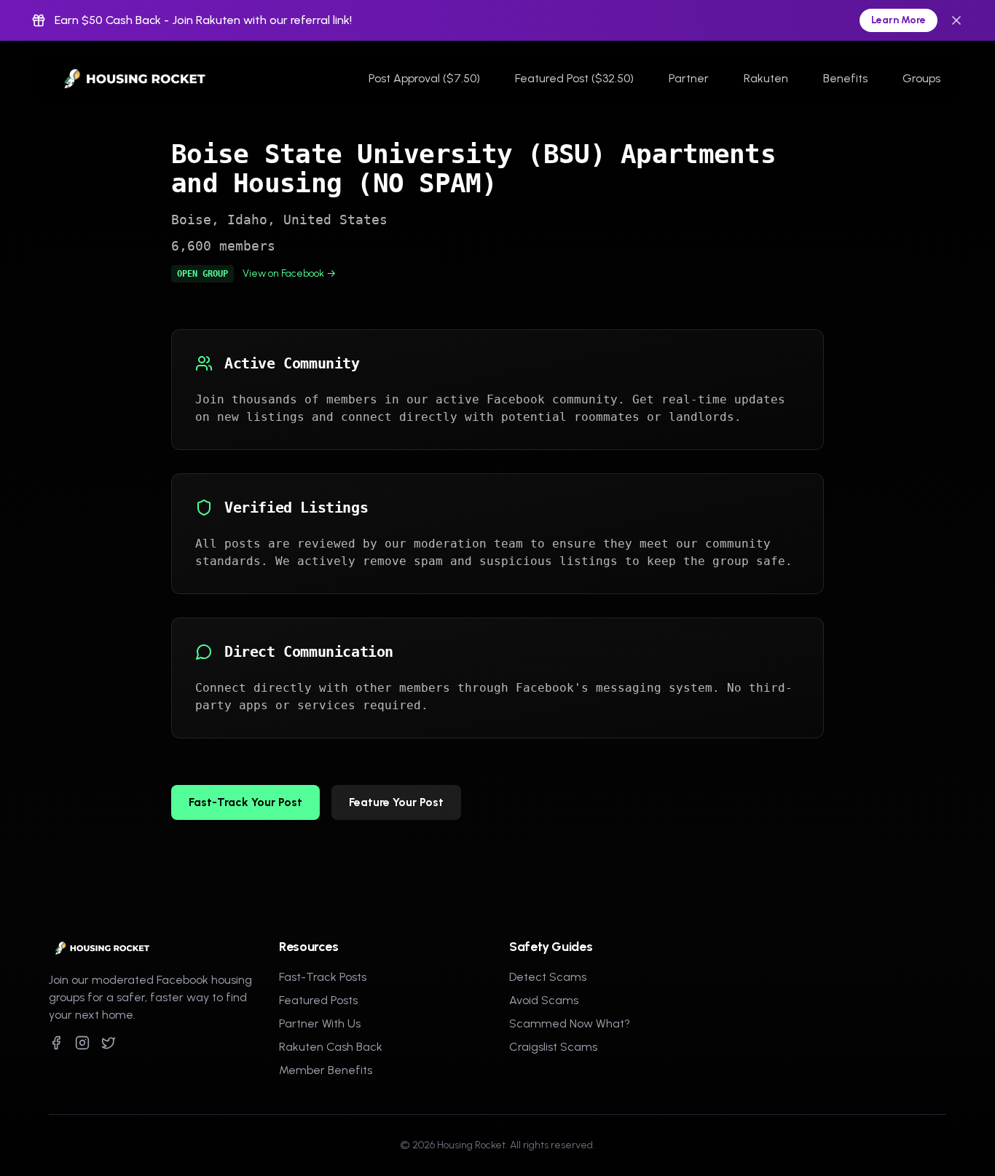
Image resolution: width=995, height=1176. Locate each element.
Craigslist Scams (553, 1047)
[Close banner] (956, 20)
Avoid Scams (543, 1000)
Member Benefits (325, 1070)
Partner (689, 78)
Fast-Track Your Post (245, 802)
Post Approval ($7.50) (424, 78)
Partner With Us (320, 1023)
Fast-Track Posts (322, 977)
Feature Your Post (396, 802)
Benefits (845, 78)
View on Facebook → (289, 273)
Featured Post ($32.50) (574, 78)
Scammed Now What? (569, 1023)
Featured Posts (318, 1000)
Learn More (898, 20)
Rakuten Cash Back (330, 1047)
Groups (921, 78)
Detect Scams (547, 977)
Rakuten (766, 78)
